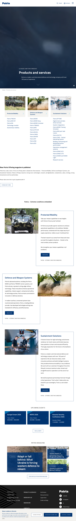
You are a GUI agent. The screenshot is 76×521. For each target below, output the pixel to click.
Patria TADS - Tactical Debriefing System (59, 138)
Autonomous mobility (13, 128)
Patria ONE (33, 141)
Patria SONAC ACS (58, 151)
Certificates (43, 492)
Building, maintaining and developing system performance (60, 143)
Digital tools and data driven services (59, 122)
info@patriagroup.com (12, 497)
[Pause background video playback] (73, 85)
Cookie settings (44, 500)
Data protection (44, 495)
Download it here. (6, 185)
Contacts (68, 3)
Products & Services (30, 492)
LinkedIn (65, 496)
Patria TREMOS (34, 125)
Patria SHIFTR (57, 135)
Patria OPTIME (57, 119)
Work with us (28, 497)
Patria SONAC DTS (58, 154)
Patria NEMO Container (36, 123)
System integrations (59, 125)
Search (60, 3)
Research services (58, 160)
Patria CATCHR (34, 130)
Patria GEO (33, 143)
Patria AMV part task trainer (59, 132)
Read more (45, 255)
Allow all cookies (66, 514)
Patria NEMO (34, 119)
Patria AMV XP (11, 121)
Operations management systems (60, 148)
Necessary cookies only (51, 514)
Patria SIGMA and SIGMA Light (60, 157)
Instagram (65, 499)
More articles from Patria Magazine (38, 476)
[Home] (65, 491)
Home (3, 90)
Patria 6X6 (10, 123)
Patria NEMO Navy (35, 121)
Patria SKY (33, 139)
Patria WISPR (34, 137)
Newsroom (27, 503)
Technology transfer (13, 125)
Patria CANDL (34, 134)
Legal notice (43, 497)
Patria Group (66, 507)
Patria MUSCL (34, 132)
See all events (38, 431)
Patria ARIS (33, 128)
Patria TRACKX (11, 119)
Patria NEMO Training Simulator (59, 128)
